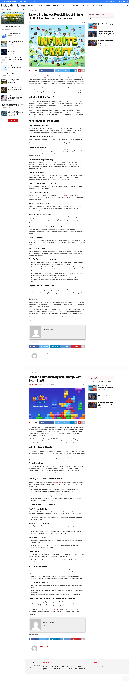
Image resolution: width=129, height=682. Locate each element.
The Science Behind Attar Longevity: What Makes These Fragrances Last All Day (15, 97)
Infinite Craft (50, 75)
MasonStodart (33, 384)
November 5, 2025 (44, 22)
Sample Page (82, 668)
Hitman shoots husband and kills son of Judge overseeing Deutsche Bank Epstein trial (106, 33)
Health (94, 5)
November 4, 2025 (43, 384)
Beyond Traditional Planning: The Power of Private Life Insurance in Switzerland (16, 43)
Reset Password (73, 668)
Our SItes (101, 5)
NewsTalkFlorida (7, 1)
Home (30, 10)
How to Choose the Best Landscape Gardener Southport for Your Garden (15, 81)
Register (126, 1)
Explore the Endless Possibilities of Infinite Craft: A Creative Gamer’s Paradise (12, 18)
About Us (45, 666)
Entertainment (73, 5)
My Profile (64, 668)
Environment (85, 5)
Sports (25, 1)
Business (55, 5)
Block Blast (58, 482)
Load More (12, 120)
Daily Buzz (31, 5)
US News (39, 5)
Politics (47, 5)
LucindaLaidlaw (33, 22)
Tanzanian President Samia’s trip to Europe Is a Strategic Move (105, 42)
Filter (22, 9)
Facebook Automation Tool (14, 33)
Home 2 (56, 666)
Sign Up (45, 669)
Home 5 (74, 666)
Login (121, 1)
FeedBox (22, 1)
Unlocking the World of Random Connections (12, 73)
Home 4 (68, 666)
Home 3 (62, 666)
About (2, 1)
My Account (57, 668)
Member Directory (47, 668)
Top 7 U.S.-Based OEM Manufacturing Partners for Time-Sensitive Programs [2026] (16, 113)
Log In (79, 666)
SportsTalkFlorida (15, 1)
